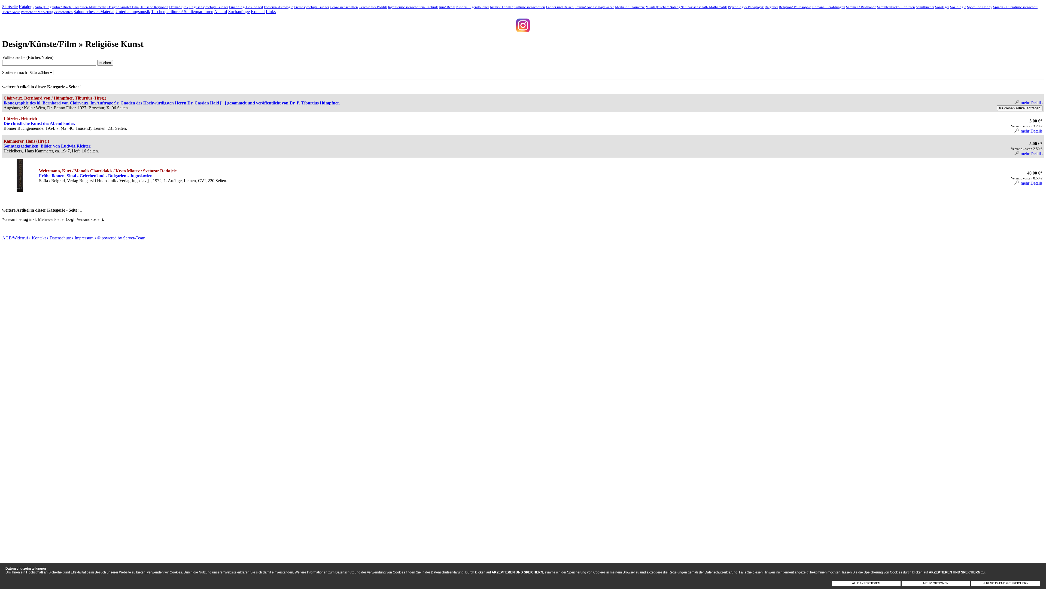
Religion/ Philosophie (795, 7)
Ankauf (220, 11)
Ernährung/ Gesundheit (246, 7)
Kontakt (258, 11)
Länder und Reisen (560, 7)
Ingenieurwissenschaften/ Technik (413, 7)
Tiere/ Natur (11, 12)
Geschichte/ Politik (373, 7)
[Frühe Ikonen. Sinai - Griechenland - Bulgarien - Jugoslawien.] (20, 190)
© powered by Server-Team (121, 238)
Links (271, 11)
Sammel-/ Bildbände (861, 7)
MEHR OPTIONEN (935, 583)
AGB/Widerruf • (16, 238)
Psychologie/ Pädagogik (746, 7)
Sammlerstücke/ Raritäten (896, 7)
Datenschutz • (62, 238)
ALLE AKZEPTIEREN (866, 583)
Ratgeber (771, 7)
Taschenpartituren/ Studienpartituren (182, 11)
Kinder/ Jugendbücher (472, 7)
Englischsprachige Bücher (208, 7)
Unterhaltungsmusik (132, 11)
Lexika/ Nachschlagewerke (594, 7)
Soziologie (958, 7)
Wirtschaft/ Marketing (37, 12)
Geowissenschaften (344, 7)
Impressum (84, 238)
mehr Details (1031, 102)
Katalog (25, 6)
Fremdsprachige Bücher (311, 7)
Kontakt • (40, 238)
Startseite (10, 6)
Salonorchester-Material (94, 11)
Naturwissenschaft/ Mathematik (703, 7)
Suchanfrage (239, 11)
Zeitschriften (63, 12)
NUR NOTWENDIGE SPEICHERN (1006, 583)
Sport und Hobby (979, 7)
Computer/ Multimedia (89, 7)
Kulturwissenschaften (529, 7)
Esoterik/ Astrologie (278, 7)
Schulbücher (925, 7)
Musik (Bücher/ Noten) (663, 7)
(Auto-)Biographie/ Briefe (53, 7)
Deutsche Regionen (153, 7)
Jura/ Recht (447, 7)
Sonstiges (942, 7)
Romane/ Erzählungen (828, 7)
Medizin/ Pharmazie (630, 7)
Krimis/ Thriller (501, 7)
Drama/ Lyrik (178, 7)
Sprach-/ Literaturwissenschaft (1015, 7)
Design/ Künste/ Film (123, 7)
